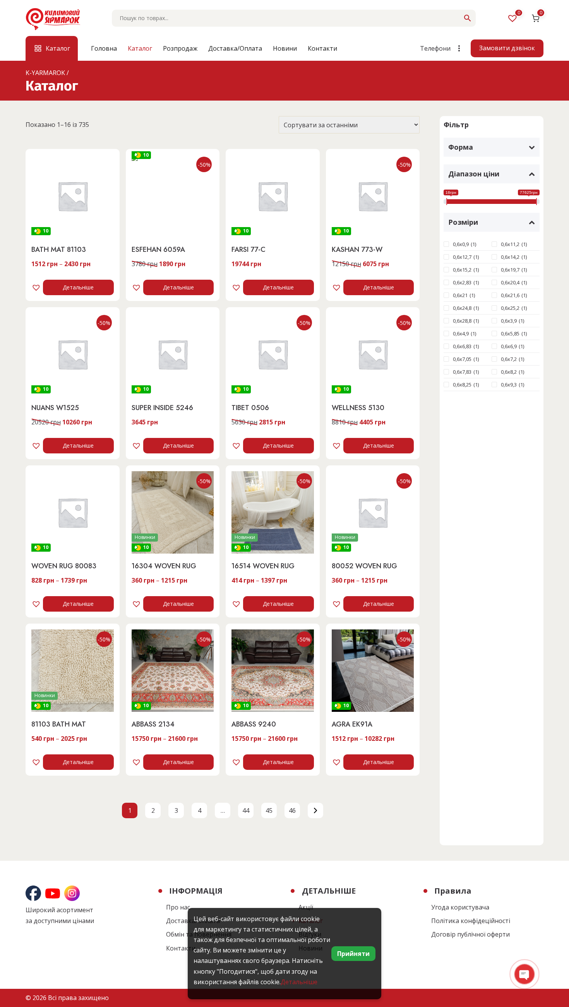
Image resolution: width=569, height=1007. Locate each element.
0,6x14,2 (510, 256)
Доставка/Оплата (235, 48)
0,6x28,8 (462, 320)
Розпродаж (180, 48)
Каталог (140, 48)
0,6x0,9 (461, 244)
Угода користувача (460, 907)
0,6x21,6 (510, 295)
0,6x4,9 (461, 333)
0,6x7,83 (462, 371)
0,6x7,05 (462, 359)
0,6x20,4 (510, 282)
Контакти (322, 48)
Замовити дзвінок (507, 48)
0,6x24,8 (462, 307)
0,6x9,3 (509, 384)
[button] (37, 287)
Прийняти (353, 953)
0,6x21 (460, 295)
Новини (285, 48)
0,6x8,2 (509, 371)
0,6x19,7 (510, 269)
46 (292, 810)
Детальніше (78, 287)
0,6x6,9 (509, 346)
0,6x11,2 (510, 244)
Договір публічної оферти (470, 934)
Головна (104, 48)
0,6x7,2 (509, 359)
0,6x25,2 (510, 307)
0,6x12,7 (462, 256)
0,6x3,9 (509, 320)
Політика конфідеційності (470, 920)
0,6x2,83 (462, 282)
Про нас (178, 907)
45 (269, 810)
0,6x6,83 (462, 346)
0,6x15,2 (462, 269)
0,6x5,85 (510, 333)
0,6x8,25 (462, 384)
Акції (305, 907)
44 (245, 810)
